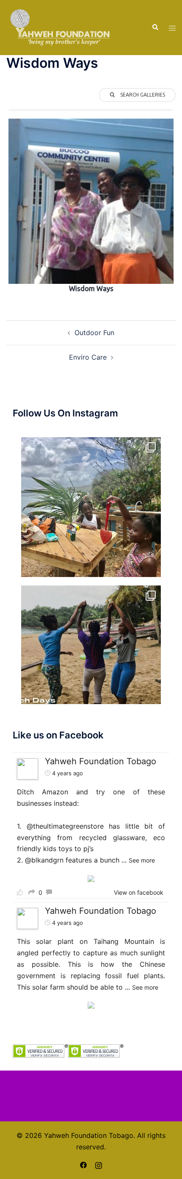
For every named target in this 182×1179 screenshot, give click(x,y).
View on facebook (138, 892)
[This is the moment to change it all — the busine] (91, 507)
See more (142, 860)
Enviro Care (88, 357)
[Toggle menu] (172, 27)
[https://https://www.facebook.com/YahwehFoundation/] (83, 1164)
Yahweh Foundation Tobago (100, 761)
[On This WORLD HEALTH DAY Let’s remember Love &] (91, 655)
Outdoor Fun (94, 332)
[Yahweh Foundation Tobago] (60, 26)
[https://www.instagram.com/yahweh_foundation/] (98, 1164)
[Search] (155, 27)
